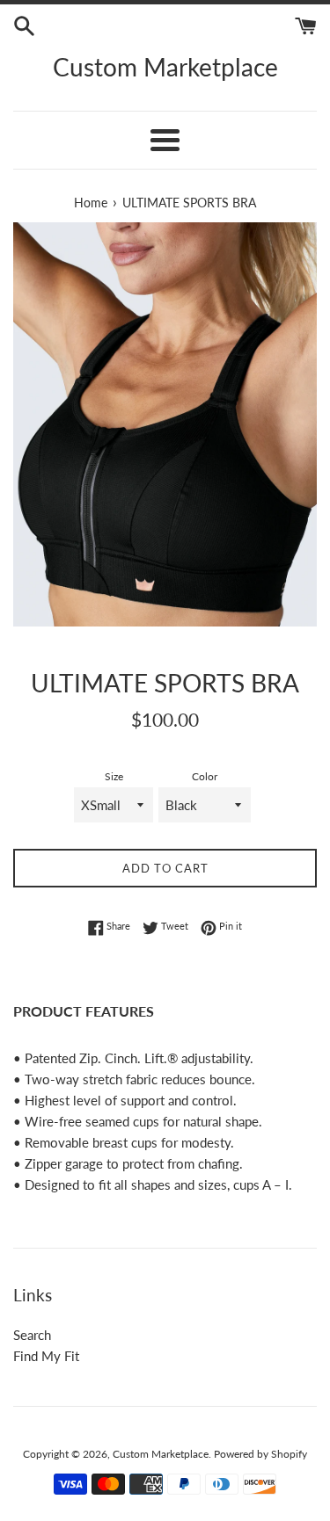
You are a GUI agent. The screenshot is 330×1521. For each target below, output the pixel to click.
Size (114, 776)
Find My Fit (46, 1356)
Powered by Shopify (260, 1453)
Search (32, 1335)
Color (204, 776)
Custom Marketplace (165, 67)
